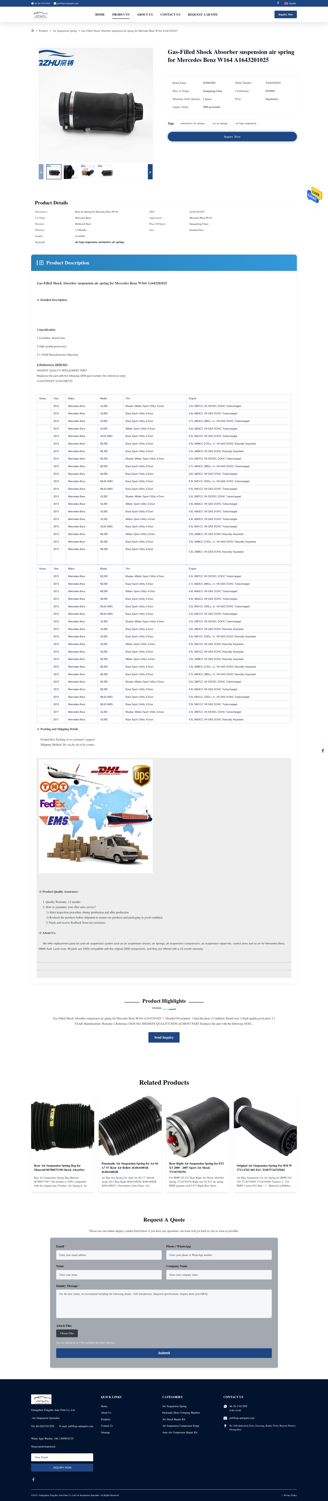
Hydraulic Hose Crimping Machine (181, 1412)
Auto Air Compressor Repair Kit (179, 1432)
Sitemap (105, 1432)
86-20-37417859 (238, 1406)
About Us (145, 14)
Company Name (176, 1266)
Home (100, 14)
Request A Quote (203, 14)
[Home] (32, 31)
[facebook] (33, 1479)
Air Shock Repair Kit (173, 1419)
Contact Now (62, 1185)
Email (61, 1246)
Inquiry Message (68, 1285)
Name (60, 1266)
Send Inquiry (164, 1037)
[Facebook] (278, 3)
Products (120, 14)
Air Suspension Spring (65, 30)
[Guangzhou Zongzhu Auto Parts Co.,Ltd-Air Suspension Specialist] (39, 14)
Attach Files (64, 1325)
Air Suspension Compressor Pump (180, 1425)
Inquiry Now (285, 14)
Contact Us (170, 14)
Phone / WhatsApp (178, 1246)
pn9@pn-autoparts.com (67, 3)
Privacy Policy (290, 1495)
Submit (164, 1353)
